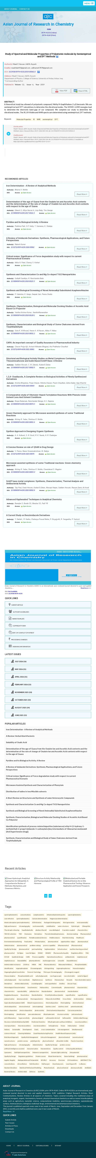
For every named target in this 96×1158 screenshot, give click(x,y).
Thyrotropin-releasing (11, 930)
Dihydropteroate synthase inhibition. (60, 1022)
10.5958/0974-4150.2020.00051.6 (23, 422)
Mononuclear (59, 980)
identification (8, 968)
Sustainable (16, 1029)
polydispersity (35, 1041)
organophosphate (22, 968)
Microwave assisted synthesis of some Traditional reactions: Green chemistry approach (43, 464)
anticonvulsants (77, 1014)
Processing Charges (18, 640)
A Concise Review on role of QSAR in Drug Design (30, 447)
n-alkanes (82, 1064)
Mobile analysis (55, 937)
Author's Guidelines (20, 612)
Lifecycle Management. (48, 1037)
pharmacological (37, 1018)
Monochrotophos (79, 968)
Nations (7, 1029)
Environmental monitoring (13, 941)
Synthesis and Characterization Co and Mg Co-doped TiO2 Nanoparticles (41, 274)
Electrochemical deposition (56, 1010)
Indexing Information (21, 647)
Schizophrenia (53, 1026)
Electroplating (65, 1003)
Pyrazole (69, 980)
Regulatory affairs (77, 953)
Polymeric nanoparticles (40, 1052)
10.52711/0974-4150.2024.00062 (22, 247)
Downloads (9, 1129)
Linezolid (61, 960)
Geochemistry (32, 987)
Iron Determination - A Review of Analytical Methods (31, 185)
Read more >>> (86, 588)
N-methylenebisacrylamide (54, 995)
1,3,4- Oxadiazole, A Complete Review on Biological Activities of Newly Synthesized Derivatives (46, 377)
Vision (63, 1026)
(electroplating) (38, 1006)
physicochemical (64, 1037)
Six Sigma (20, 953)
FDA (87, 953)
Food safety (28, 941)
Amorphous (8, 983)
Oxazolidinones (72, 960)
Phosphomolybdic (81, 964)
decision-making (72, 934)
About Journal (10, 9)
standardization (73, 991)
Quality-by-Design (10, 949)
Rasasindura (25, 995)
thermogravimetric (37, 999)
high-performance (10, 926)
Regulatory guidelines (25, 1056)
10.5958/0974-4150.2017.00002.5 (23, 368)
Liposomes (8, 1052)
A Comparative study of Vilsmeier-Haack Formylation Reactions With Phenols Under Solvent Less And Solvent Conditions (46, 396)
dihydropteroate (49, 1014)
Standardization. (37, 995)
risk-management (63, 1029)
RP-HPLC (44, 1060)
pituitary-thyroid (41, 930)
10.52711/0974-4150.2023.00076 (22, 454)
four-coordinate (24, 980)
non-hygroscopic (55, 976)
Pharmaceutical (85, 934)
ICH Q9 (6, 957)
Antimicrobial (22, 1071)
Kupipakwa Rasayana (11, 995)
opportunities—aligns (68, 941)
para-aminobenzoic (34, 1014)
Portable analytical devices (38, 937)
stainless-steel (51, 1006)
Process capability (38, 957)
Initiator (89, 999)
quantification (21, 937)
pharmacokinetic (34, 960)
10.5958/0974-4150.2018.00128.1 (23, 315)
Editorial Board (42, 1146)
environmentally (82, 922)
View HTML (83, 91)
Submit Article (16, 605)
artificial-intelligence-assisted (14, 1048)
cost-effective (9, 918)
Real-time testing (68, 937)
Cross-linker (67, 999)
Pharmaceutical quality (61, 953)
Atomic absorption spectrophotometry (17, 922)
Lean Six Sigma (30, 953)
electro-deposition (10, 1010)
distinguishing (49, 968)
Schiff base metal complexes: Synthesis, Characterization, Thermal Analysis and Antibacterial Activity (44, 482)
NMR (38, 119)
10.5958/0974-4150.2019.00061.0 (22, 72)
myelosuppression (49, 960)
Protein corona (41, 1056)
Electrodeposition (52, 1003)
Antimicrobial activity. (22, 983)
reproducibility (22, 991)
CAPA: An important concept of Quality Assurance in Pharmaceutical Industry (42, 342)
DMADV (48, 953)
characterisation (32, 1048)
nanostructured (77, 1037)
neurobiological (54, 930)
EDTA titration (36, 922)
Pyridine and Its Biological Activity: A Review (27, 222)
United (81, 1026)
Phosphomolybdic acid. (25, 976)
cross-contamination (48, 1029)
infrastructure (62, 949)
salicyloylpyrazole (41, 976)
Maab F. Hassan (19, 64)
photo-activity (39, 1010)
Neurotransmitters (24, 1026)
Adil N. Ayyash (31, 64)
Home (8, 1146)
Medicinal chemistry (38, 1022)
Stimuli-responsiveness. (35, 1003)
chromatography (24, 926)
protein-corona (23, 1041)
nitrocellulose (22, 1064)
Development (27, 1029)
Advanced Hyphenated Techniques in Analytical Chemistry (34, 499)
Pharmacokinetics (50, 964)
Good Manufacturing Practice (43, 1033)
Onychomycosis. (57, 1064)
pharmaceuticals (22, 999)
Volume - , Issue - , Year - (29, 85)
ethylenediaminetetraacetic (56, 915)
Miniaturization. (40, 941)
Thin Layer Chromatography (53, 972)
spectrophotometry (74, 915)
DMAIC (40, 953)
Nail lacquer (46, 1064)
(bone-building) (69, 1056)
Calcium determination (39, 918)
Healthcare (80, 937)
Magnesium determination (58, 918)
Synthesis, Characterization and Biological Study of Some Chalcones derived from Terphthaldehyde (45, 325)
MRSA (34, 964)
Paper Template (17, 619)
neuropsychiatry (9, 1026)
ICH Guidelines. (73, 1060)
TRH (20, 934)
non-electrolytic (69, 976)
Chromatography (36, 968)
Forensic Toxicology (34, 972)
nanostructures (9, 1041)
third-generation (68, 922)
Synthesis (49, 980)
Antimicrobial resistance (12, 964)
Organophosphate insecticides (14, 972)
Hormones (28, 934)
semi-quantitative (50, 983)
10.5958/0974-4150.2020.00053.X (23, 472)
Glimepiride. (86, 926)
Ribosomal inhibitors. (65, 964)
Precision (61, 1060)
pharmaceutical (9, 937)
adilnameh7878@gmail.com (41, 68)
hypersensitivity (24, 1018)
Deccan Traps (72, 983)
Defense (32, 1071)
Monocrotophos (9, 976)
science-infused (9, 1033)
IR (34, 119)
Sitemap (58, 1146)
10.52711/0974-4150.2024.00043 (22, 386)
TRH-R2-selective (10, 934)
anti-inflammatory (10, 1018)
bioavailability (22, 960)
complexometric (38, 915)
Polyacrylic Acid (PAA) (53, 999)
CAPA (28, 957)
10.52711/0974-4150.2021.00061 (22, 349)
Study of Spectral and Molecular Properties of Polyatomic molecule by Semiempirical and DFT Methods (48, 55)
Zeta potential (74, 1052)
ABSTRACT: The (86, 1060)
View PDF (62, 90)
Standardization (47, 991)
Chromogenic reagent (72, 972)
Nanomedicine (45, 1048)
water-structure (63, 926)
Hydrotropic (75, 926)
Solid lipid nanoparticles (22, 1052)
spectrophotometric (11, 915)
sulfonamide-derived (53, 1018)
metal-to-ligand (83, 976)
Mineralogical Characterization (14, 987)
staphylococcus (9, 960)
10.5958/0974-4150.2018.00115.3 (23, 281)
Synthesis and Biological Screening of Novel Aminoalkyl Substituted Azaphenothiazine (47, 290)
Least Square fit (71, 1064)
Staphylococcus (37, 980)
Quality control (58, 1048)
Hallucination (72, 1026)
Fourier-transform (77, 1041)
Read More (81, 194)
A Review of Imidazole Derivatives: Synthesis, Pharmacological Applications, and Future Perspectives (48, 239)
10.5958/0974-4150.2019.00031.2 (23, 333)
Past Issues (9, 1123)
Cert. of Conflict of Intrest (23, 633)
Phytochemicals (49, 1068)
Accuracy (53, 1060)
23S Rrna (26, 964)
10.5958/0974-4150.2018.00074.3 (23, 404)
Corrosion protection (75, 1010)
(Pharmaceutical (63, 945)
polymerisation (9, 999)
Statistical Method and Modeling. (30, 1068)
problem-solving (35, 945)
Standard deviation (10, 1068)
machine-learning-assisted (79, 949)
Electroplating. (9, 1014)
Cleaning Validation (24, 1033)
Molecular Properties (24, 119)
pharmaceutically (76, 1068)
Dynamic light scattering (59, 1052)
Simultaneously (77, 1029)
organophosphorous (63, 968)
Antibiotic (88, 1068)
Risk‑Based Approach (11, 1037)
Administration (9, 945)
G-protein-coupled (68, 930)
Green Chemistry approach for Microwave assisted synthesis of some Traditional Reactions (45, 414)
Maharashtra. (44, 987)
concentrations (25, 915)
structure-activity (63, 1014)
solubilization (50, 926)
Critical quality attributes (74, 1048)
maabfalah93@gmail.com (20, 68)
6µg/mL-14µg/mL (9, 1060)
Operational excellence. (55, 957)
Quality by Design (17, 957)
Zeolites (62, 983)
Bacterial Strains (9, 1071)
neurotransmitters (81, 1022)
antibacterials (69, 957)
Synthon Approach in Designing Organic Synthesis (30, 431)
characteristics (83, 930)
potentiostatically (76, 1006)
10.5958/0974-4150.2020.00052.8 (23, 490)
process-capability (49, 945)
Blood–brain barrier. (55, 1056)
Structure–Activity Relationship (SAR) (16, 1022)
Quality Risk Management (29, 1037)
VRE (40, 964)
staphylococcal (82, 957)
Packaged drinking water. (52, 922)
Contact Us (24, 9)
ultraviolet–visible (62, 1041)
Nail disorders (34, 1064)
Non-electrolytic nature (83, 980)
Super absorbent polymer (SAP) (14, 1003)
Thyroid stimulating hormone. (54, 934)
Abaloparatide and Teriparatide (28, 1060)
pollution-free (34, 991)
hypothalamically (27, 930)
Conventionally (57, 987)
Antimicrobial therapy (81, 1018)
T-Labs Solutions (19, 1155)
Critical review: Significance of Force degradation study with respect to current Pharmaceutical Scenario (43, 257)
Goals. (36, 1029)
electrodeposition (10, 1006)
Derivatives (38, 934)
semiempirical (47, 119)
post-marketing (37, 949)
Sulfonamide (66, 1018)
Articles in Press (11, 1126)
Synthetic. (41, 1071)
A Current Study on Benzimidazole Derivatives (28, 515)
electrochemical (78, 1003)
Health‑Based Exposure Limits (66, 1033)
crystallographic (37, 983)
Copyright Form (19, 626)
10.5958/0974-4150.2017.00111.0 (23, 213)
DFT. (56, 119)
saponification (70, 995)
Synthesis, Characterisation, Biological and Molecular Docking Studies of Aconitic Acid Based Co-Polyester (47, 307)
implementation (50, 949)
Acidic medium (79, 999)
